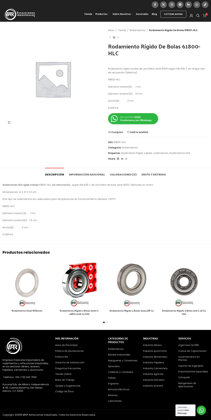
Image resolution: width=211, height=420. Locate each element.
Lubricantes (115, 401)
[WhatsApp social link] (196, 4)
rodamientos (160, 153)
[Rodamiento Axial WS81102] (27, 283)
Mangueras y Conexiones (122, 360)
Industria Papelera (153, 362)
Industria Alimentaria (155, 356)
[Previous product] (110, 37)
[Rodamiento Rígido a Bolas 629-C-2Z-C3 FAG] (183, 283)
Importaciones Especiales (193, 371)
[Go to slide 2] (107, 322)
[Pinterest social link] (180, 4)
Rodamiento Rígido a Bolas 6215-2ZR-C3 (132, 311)
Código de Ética (64, 391)
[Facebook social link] (155, 4)
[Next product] (118, 37)
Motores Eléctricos (118, 389)
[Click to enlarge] (9, 122)
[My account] (191, 15)
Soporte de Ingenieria (190, 366)
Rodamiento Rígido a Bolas (136, 153)
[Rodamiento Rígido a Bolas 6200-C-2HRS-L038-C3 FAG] (79, 283)
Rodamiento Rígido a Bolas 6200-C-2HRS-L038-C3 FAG (79, 312)
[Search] (198, 15)
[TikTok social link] (205, 4)
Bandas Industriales (119, 354)
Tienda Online (63, 374)
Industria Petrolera (153, 380)
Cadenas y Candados (120, 372)
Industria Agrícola (153, 374)
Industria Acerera (153, 385)
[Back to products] (114, 37)
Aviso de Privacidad (66, 345)
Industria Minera (152, 345)
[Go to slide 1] (104, 322)
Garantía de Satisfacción (69, 362)
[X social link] (163, 4)
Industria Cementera (155, 368)
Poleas (112, 378)
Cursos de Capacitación (192, 351)
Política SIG (61, 356)
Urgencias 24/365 (188, 345)
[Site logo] (20, 14)
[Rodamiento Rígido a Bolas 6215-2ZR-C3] (131, 283)
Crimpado (184, 377)
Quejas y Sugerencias (67, 385)
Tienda (122, 30)
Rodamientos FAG (179, 153)
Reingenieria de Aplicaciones (187, 385)
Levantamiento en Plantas (189, 358)
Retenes (113, 395)
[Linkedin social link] (188, 4)
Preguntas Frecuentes (68, 368)
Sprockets (114, 366)
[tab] (54, 173)
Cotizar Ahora (173, 14)
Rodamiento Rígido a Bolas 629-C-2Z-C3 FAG (184, 312)
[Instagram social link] (171, 4)
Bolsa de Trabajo (64, 380)
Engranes (113, 383)
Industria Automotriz (155, 351)
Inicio (111, 30)
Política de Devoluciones (69, 351)
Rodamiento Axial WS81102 (27, 311)
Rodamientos (137, 30)
